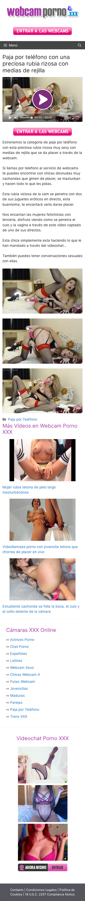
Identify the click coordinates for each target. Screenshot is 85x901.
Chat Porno (19, 647)
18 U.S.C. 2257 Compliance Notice (50, 894)
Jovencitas (19, 688)
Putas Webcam (22, 681)
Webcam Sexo (22, 668)
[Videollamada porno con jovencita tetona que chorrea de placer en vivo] (42, 538)
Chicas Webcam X (25, 675)
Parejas (16, 702)
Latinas (16, 661)
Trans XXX (18, 716)
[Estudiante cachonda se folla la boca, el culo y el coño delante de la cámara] (42, 597)
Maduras (17, 695)
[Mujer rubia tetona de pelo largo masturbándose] (42, 478)
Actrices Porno (22, 640)
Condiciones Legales (41, 890)
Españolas (18, 654)
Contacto (17, 890)
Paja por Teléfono (22, 419)
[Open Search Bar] (79, 45)
